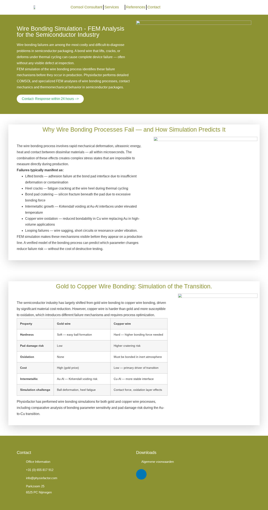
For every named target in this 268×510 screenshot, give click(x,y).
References (135, 7)
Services (111, 7)
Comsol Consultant (86, 7)
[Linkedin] (141, 474)
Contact (153, 7)
